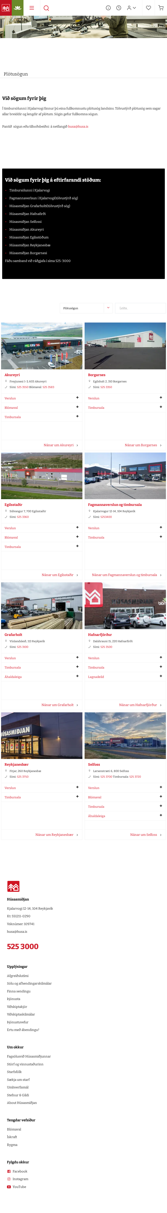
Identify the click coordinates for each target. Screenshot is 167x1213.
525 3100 (22, 647)
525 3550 (22, 387)
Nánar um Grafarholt (57, 705)
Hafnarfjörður (100, 635)
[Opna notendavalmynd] (134, 7)
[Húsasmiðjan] (6, 8)
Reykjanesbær (17, 764)
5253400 (106, 517)
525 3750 (22, 776)
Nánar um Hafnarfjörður (138, 705)
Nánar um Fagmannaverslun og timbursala (124, 575)
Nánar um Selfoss (143, 835)
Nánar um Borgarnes (141, 445)
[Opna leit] (46, 7)
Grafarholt (13, 635)
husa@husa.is (78, 126)
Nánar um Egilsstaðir (57, 575)
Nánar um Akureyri (58, 445)
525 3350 (106, 387)
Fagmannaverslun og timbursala (115, 505)
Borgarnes (96, 375)
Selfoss (94, 764)
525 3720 (135, 776)
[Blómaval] (17, 8)
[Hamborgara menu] (32, 8)
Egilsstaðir (13, 505)
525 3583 (48, 387)
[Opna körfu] (161, 7)
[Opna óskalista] (148, 7)
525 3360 (23, 517)
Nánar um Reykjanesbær (54, 835)
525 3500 (106, 647)
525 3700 (106, 776)
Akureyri (12, 375)
